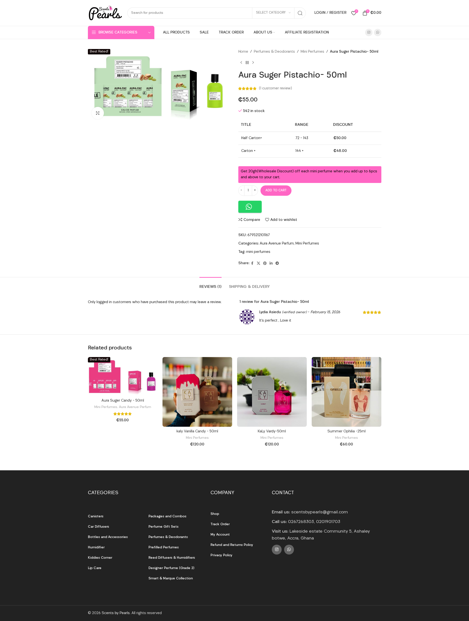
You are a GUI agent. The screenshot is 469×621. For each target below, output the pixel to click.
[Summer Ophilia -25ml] (346, 392)
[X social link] (258, 263)
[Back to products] (247, 63)
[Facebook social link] (252, 263)
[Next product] (253, 63)
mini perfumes (258, 252)
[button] (250, 207)
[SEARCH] (300, 13)
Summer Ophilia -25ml (346, 431)
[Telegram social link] (277, 263)
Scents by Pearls (116, 613)
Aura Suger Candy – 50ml (122, 401)
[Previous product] (241, 63)
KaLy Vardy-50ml (272, 431)
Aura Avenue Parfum (277, 243)
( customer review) (275, 88)
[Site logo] (105, 13)
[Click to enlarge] (98, 113)
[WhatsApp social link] (377, 32)
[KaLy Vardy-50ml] (272, 392)
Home (243, 52)
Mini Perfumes (312, 52)
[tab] (210, 284)
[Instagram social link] (368, 32)
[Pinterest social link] (265, 263)
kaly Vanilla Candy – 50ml (197, 431)
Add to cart (276, 190)
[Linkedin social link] (271, 263)
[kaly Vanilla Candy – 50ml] (197, 392)
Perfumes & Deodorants (274, 52)
